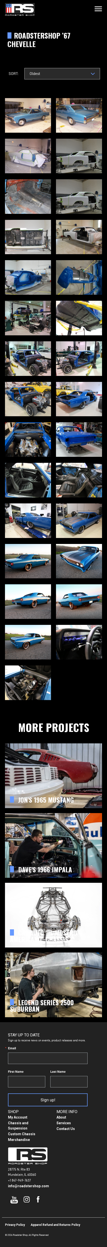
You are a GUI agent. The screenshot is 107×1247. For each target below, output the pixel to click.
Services (63, 1123)
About (61, 1117)
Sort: (13, 73)
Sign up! (48, 1100)
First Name (16, 1071)
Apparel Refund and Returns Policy (55, 1225)
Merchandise (19, 1140)
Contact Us (65, 1129)
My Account (17, 1117)
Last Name (58, 1071)
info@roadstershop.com (28, 1186)
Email (12, 1048)
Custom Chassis (21, 1134)
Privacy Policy (15, 1225)
